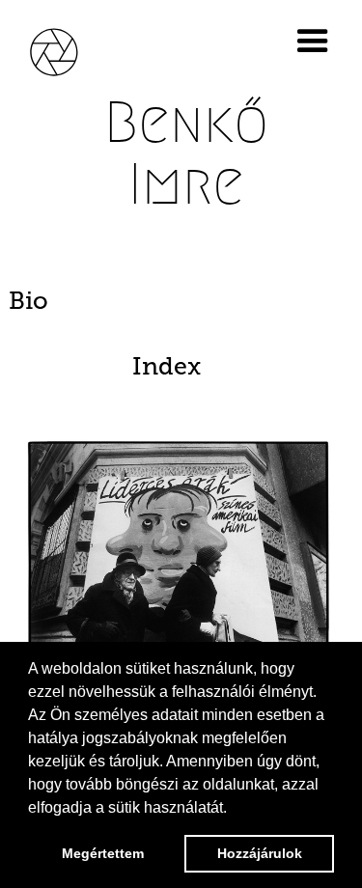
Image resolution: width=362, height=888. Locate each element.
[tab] (180, 301)
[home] (67, 49)
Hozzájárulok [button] (259, 853)
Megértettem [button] (103, 853)
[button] (316, 41)
